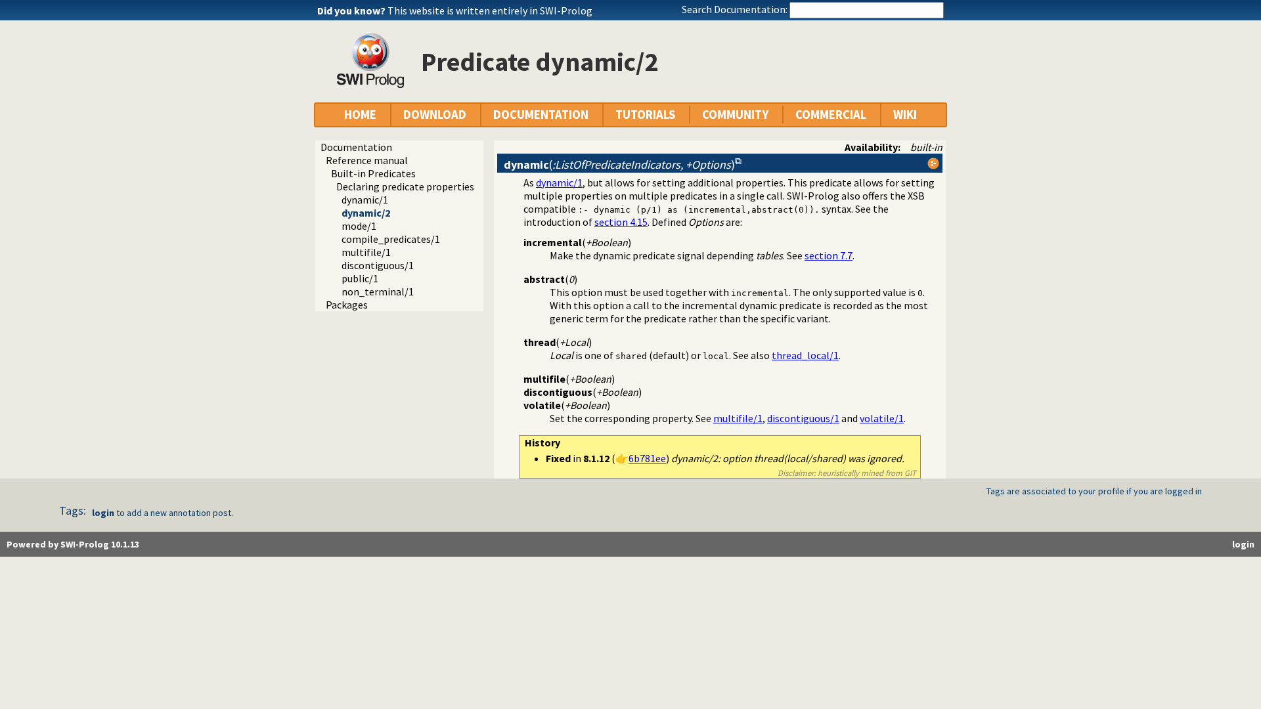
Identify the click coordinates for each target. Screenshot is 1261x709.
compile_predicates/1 (391, 239)
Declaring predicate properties (405, 186)
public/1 (360, 278)
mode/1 (359, 225)
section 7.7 (828, 255)
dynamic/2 (366, 212)
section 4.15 (621, 221)
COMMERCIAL (830, 114)
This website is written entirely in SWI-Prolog (489, 10)
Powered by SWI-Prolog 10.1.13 (73, 544)
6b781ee (647, 458)
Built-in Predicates (373, 173)
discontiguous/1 (378, 265)
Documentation (356, 147)
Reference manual (367, 160)
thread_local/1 (805, 355)
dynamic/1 (365, 199)
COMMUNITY (735, 114)
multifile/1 (366, 252)
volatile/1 (882, 418)
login (103, 513)
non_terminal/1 (378, 291)
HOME (360, 114)
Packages (347, 304)
